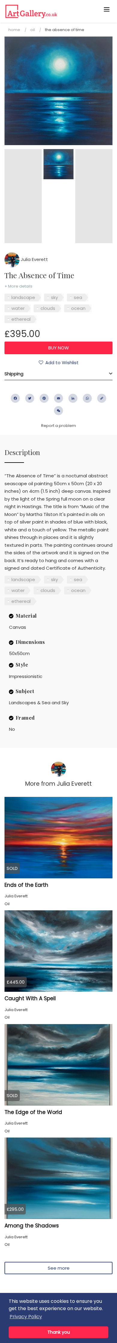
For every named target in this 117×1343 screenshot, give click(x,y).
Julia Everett (34, 259)
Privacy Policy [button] (26, 1316)
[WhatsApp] (87, 398)
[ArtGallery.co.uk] (47, 11)
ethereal (21, 319)
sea (78, 297)
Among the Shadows (31, 1225)
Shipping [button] (13, 374)
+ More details (18, 286)
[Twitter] (30, 398)
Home (14, 29)
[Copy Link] (102, 398)
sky (54, 297)
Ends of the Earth (26, 885)
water (18, 308)
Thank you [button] (58, 1332)
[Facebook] (15, 398)
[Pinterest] (44, 398)
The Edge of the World (33, 1112)
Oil (32, 29)
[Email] (58, 398)
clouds (47, 308)
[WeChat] (58, 410)
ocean (78, 308)
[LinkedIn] (73, 398)
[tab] (58, 374)
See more (59, 1268)
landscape (23, 297)
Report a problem (58, 425)
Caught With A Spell (30, 998)
